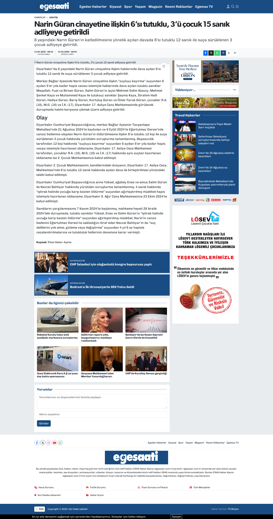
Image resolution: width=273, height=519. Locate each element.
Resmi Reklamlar (179, 7)
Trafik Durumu (98, 487)
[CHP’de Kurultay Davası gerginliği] (146, 358)
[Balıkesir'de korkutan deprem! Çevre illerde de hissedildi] (146, 319)
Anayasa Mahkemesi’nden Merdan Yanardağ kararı (97, 375)
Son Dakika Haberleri (49, 495)
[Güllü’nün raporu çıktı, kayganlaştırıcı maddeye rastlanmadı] (102, 319)
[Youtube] (54, 442)
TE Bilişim (233, 509)
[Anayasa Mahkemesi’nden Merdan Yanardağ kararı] (102, 358)
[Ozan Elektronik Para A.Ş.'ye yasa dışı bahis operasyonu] (58, 358)
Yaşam (140, 7)
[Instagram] (48, 442)
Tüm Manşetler (201, 487)
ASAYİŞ (53, 17)
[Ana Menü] (237, 7)
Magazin (155, 7)
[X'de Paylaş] (211, 53)
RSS (41, 509)
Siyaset (115, 7)
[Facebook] (36, 442)
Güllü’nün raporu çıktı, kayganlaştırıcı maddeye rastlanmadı (96, 337)
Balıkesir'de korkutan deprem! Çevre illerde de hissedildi (144, 336)
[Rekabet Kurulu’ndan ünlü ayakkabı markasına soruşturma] (58, 319)
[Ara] (232, 7)
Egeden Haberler (93, 7)
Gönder (44, 423)
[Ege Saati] (55, 6)
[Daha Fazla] (223, 53)
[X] (42, 442)
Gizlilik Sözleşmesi (158, 516)
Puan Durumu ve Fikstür (155, 487)
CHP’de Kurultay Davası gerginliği (146, 373)
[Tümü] (234, 89)
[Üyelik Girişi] (228, 7)
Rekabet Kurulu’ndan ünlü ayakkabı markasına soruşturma (57, 336)
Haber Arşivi (97, 495)
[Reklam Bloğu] (205, 71)
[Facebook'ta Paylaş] (205, 53)
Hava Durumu (46, 487)
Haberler (39, 17)
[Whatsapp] (60, 442)
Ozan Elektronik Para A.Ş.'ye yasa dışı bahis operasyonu (57, 375)
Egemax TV (204, 7)
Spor (128, 7)
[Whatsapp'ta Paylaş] (217, 53)
